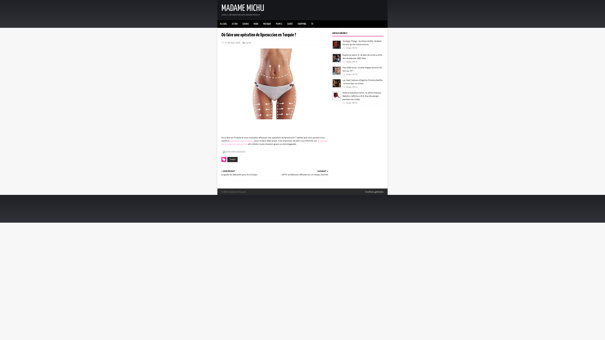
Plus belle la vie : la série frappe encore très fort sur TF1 (362, 69)
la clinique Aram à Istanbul (242, 140)
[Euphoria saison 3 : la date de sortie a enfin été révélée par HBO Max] (337, 60)
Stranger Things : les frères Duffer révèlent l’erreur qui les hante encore (362, 43)
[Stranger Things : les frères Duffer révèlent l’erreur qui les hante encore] (337, 46)
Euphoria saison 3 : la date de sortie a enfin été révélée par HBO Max (362, 57)
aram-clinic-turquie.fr (235, 151)
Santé (248, 42)
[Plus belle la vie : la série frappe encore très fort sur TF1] (337, 72)
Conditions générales (374, 191)
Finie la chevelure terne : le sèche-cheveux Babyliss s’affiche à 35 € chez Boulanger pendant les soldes (362, 96)
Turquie (232, 160)
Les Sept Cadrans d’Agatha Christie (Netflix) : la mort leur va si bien (363, 82)
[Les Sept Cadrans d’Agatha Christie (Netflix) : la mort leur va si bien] (337, 85)
